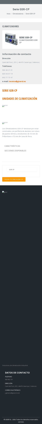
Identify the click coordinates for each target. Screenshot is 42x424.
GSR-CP (11, 170)
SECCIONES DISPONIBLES (15, 150)
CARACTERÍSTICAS (12, 146)
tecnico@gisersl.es (17, 81)
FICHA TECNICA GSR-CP (13, 179)
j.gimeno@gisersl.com (12, 393)
